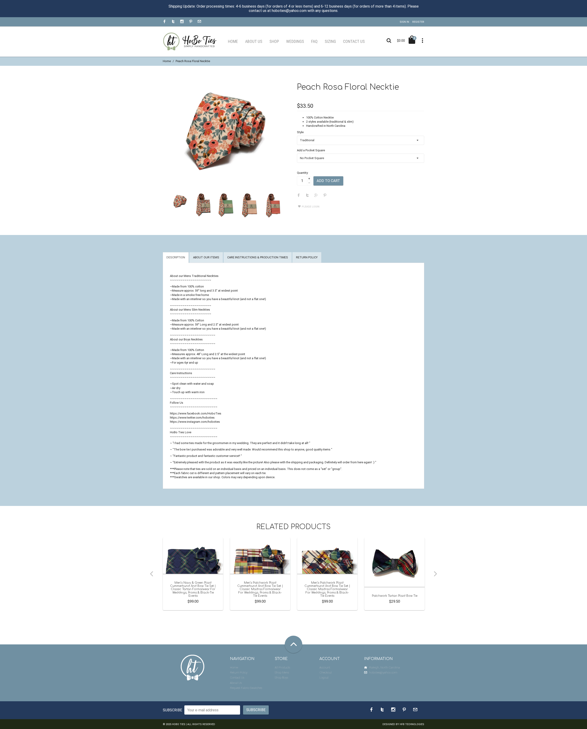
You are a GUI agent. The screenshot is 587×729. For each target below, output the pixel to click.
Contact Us (237, 677)
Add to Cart (328, 181)
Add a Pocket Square (311, 150)
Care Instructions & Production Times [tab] (257, 257)
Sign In (404, 21)
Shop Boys (281, 677)
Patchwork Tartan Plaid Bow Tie (394, 595)
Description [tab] (175, 257)
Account (324, 667)
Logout (324, 677)
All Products (282, 667)
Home (167, 61)
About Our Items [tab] (206, 257)
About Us (236, 683)
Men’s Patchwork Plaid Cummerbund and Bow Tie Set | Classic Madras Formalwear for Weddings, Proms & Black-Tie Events (260, 589)
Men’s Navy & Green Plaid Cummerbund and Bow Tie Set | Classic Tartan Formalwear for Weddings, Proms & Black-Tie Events (193, 589)
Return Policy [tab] (307, 257)
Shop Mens (282, 672)
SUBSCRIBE (172, 710)
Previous (151, 573)
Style (300, 132)
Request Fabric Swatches (246, 688)
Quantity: (302, 172)
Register (418, 21)
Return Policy (238, 672)
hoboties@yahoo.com (383, 672)
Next (435, 573)
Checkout (325, 672)
